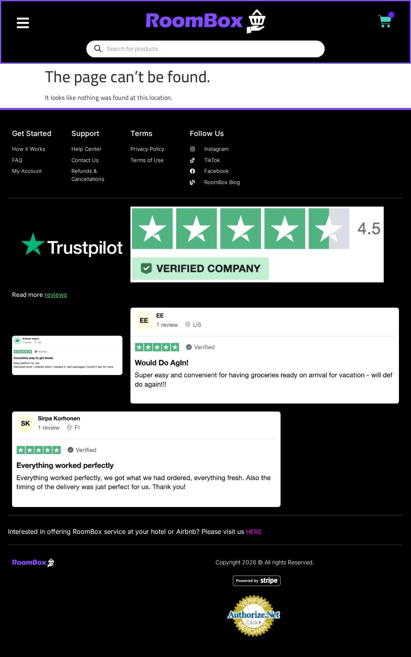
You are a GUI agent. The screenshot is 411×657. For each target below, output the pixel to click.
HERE (254, 531)
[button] (23, 23)
